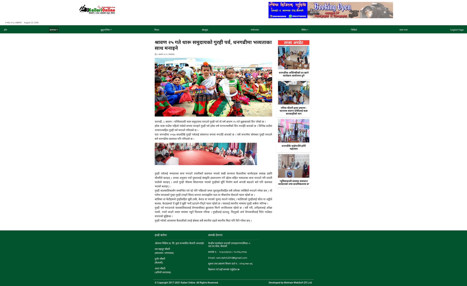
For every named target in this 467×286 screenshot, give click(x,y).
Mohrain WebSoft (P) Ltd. (298, 282)
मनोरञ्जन (255, 29)
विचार (156, 29)
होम (5, 29)
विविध (303, 29)
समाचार (53, 29)
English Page (457, 29)
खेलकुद (205, 29)
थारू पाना (404, 29)
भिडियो (354, 29)
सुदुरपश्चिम (105, 29)
